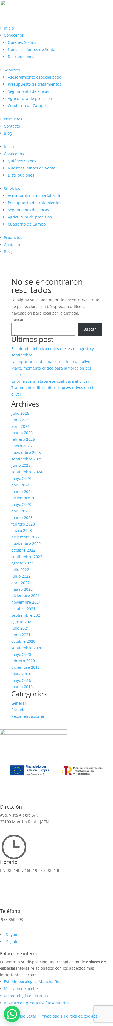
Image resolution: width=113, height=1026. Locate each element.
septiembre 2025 (26, 459)
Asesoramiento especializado (34, 77)
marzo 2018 (22, 673)
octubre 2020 (23, 641)
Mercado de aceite (21, 988)
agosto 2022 (22, 563)
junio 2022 (20, 576)
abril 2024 (20, 485)
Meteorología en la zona (26, 995)
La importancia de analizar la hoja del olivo (50, 361)
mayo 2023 (21, 504)
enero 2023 (21, 530)
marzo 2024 (22, 491)
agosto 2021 (22, 621)
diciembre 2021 (25, 595)
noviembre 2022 (26, 543)
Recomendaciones (28, 716)
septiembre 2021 (26, 615)
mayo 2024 (21, 478)
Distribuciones (21, 56)
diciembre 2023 (25, 497)
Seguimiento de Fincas (28, 91)
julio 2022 (20, 569)
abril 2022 (20, 582)
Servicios (12, 70)
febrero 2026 (23, 439)
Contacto (12, 126)
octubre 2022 (23, 550)
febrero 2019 (23, 660)
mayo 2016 (21, 680)
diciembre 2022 (25, 537)
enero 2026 (21, 445)
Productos (13, 119)
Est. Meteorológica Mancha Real (33, 981)
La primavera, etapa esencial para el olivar (50, 381)
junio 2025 (20, 465)
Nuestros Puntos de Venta (31, 49)
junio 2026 (20, 419)
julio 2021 (20, 628)
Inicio (9, 28)
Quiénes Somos (22, 42)
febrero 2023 (23, 524)
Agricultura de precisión (30, 98)
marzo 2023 (22, 517)
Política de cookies (80, 1016)
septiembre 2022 (26, 556)
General (18, 703)
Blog (8, 133)
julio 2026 (20, 413)
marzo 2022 (22, 589)
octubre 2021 (23, 608)
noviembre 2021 (26, 602)
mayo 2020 (21, 654)
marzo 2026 (22, 432)
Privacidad (50, 1016)
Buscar (17, 319)
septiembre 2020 (26, 647)
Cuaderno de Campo (27, 105)
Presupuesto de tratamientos (34, 84)
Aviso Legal (26, 1016)
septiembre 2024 (26, 471)
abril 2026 (20, 426)
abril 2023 (20, 511)
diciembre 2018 (25, 667)
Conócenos (14, 35)
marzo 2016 (22, 686)
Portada (18, 709)
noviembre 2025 (26, 452)
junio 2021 (20, 634)
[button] (12, 1014)
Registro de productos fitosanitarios (36, 1002)
